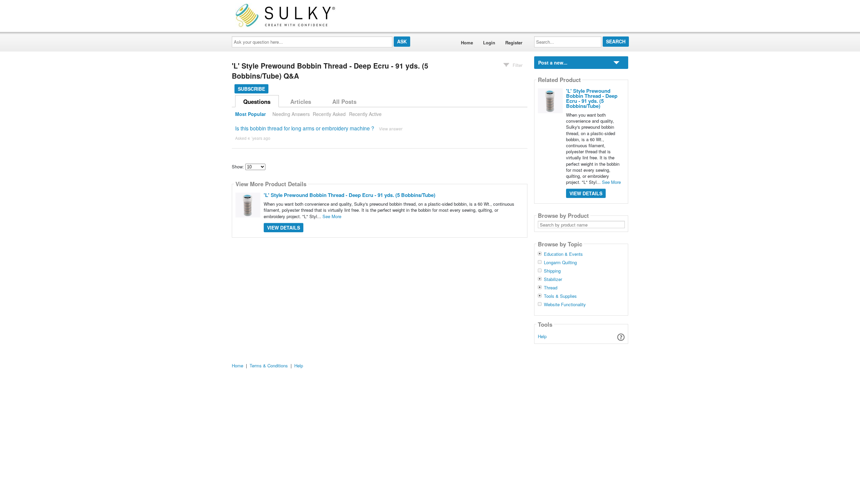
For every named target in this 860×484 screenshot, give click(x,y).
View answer (390, 128)
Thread (550, 287)
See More (331, 216)
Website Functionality (565, 304)
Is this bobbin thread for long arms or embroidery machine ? (304, 128)
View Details (283, 227)
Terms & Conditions (269, 365)
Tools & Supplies (560, 296)
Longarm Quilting (560, 262)
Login (489, 42)
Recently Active (365, 114)
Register (513, 42)
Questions (256, 101)
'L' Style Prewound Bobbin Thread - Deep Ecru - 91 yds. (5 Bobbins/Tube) (349, 195)
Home (467, 42)
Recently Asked (329, 114)
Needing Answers (291, 114)
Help (542, 336)
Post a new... (552, 62)
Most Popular (250, 114)
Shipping (552, 271)
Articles (300, 101)
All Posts (344, 101)
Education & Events (563, 254)
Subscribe (251, 88)
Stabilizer (553, 279)
